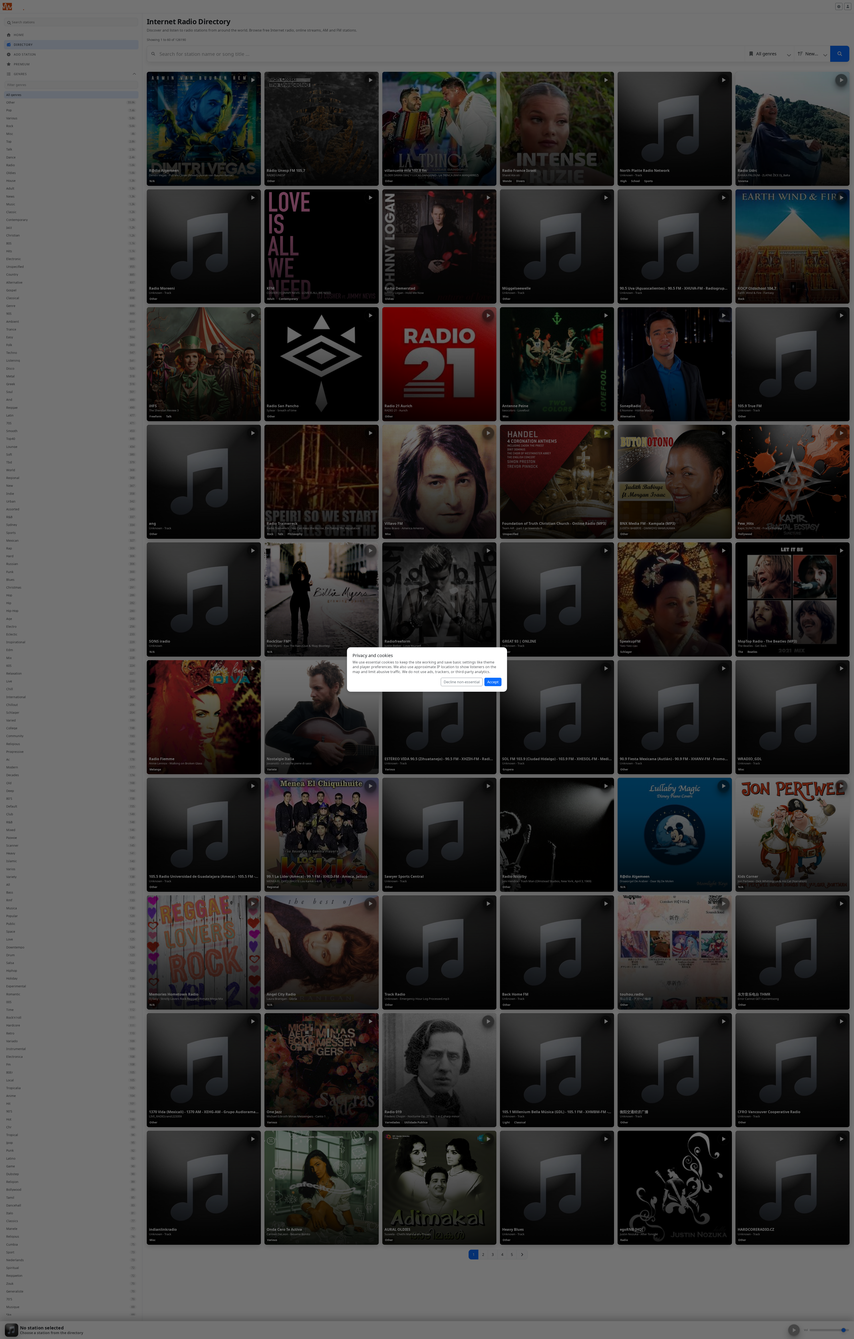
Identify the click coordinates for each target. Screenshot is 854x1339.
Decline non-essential (462, 682)
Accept (493, 682)
